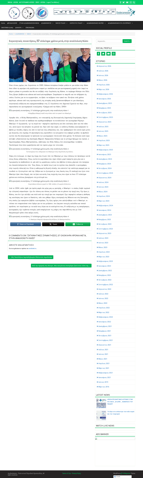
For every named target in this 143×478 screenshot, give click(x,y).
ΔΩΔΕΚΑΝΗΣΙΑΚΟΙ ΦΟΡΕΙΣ (95, 23)
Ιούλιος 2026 (103, 71)
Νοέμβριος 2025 (104, 108)
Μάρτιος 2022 (103, 312)
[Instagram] (114, 54)
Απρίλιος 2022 (104, 308)
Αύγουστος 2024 (104, 178)
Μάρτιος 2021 (103, 368)
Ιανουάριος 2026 (104, 99)
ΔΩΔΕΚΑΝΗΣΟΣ (46, 23)
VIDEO (37, 2)
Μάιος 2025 (102, 136)
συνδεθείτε (32, 248)
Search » (127, 41)
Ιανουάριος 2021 (104, 377)
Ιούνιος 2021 (103, 354)
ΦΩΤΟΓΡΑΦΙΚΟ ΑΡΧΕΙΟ (26, 2)
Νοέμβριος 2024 (104, 164)
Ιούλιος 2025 (103, 127)
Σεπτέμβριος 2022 (105, 285)
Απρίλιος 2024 (104, 196)
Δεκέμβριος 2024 (105, 159)
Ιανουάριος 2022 (104, 322)
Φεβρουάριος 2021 (105, 373)
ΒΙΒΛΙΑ (10, 2)
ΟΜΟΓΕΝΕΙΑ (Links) (7, 28)
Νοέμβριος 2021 (104, 331)
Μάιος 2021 (102, 359)
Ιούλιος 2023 (103, 238)
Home (3, 23)
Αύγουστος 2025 (104, 122)
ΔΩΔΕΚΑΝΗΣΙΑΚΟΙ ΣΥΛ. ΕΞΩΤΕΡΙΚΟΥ (119, 23)
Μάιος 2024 (102, 192)
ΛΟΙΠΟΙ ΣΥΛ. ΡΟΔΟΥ (76, 23)
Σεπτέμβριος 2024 (105, 173)
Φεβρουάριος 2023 (105, 261)
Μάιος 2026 (102, 80)
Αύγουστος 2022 (104, 289)
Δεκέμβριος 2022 (105, 271)
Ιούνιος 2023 (103, 243)
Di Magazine (126, 473)
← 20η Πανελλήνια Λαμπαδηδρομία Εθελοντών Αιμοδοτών (30, 257)
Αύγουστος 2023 (104, 233)
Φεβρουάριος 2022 (105, 317)
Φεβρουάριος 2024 (105, 206)
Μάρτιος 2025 (103, 145)
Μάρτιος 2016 (103, 387)
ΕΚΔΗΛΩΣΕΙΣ (13, 23)
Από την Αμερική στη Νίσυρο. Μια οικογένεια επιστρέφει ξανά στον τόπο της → (61, 266)
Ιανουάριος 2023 (104, 266)
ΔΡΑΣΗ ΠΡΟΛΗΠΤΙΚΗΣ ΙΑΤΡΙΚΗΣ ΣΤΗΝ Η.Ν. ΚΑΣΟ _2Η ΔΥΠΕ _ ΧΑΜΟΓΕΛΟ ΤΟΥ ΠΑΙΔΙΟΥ (120, 402)
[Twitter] (103, 54)
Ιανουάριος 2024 (104, 210)
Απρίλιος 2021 (104, 363)
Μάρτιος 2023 (103, 257)
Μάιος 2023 (102, 247)
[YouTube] (108, 54)
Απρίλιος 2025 (104, 140)
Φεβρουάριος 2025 (105, 150)
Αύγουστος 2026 (104, 66)
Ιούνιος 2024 (103, 187)
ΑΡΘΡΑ (15, 2)
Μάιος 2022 (102, 303)
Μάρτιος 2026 (103, 89)
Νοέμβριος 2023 (104, 220)
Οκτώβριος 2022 (104, 280)
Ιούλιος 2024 (103, 182)
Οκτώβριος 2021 (104, 336)
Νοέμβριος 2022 (104, 275)
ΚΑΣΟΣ (29, 34)
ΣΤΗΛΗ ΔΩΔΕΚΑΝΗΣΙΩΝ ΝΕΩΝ (29, 23)
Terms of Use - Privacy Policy (71, 473)
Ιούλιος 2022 (103, 294)
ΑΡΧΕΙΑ (42, 2)
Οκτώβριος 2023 (104, 224)
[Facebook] (98, 54)
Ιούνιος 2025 (103, 131)
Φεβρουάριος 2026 (105, 94)
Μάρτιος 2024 (103, 201)
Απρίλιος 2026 (104, 85)
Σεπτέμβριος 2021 (105, 340)
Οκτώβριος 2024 (104, 168)
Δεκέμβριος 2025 (105, 103)
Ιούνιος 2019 (103, 382)
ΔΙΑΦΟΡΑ (18, 28)
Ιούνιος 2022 (103, 298)
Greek (118, 476)
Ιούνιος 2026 (103, 75)
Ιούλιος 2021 (103, 350)
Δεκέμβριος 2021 (105, 326)
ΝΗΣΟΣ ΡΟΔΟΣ (60, 23)
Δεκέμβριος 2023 (105, 215)
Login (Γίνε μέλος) (52, 2)
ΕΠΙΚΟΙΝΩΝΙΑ (30, 28)
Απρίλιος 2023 (104, 252)
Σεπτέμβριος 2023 (105, 229)
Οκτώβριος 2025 (104, 113)
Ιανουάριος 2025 (104, 154)
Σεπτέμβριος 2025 (105, 117)
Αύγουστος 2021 (104, 345)
